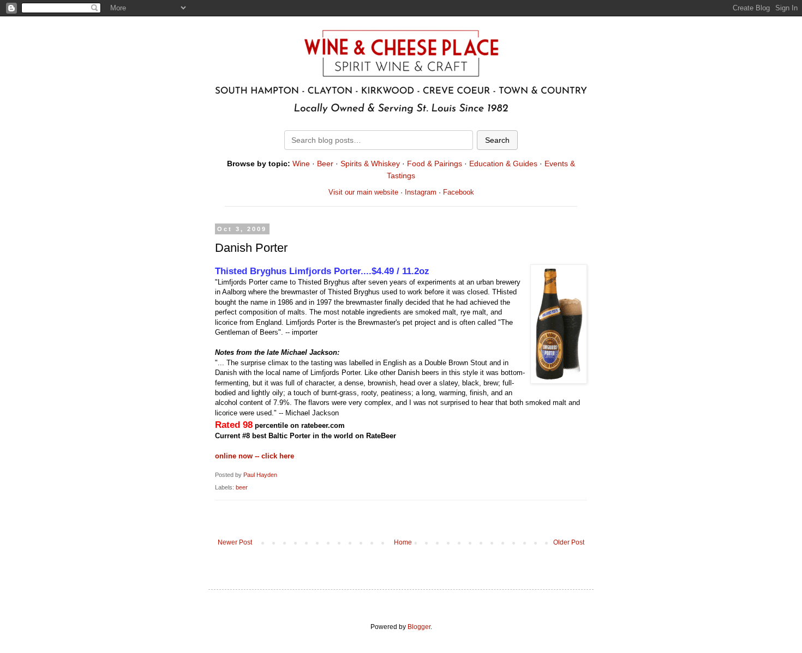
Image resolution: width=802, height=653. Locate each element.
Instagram (420, 192)
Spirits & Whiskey (370, 163)
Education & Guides (503, 163)
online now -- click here (254, 456)
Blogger (419, 627)
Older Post (568, 542)
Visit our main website (363, 192)
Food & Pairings (434, 163)
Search (497, 140)
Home (403, 542)
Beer (325, 163)
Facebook (458, 192)
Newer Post (235, 542)
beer (242, 487)
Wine (301, 163)
